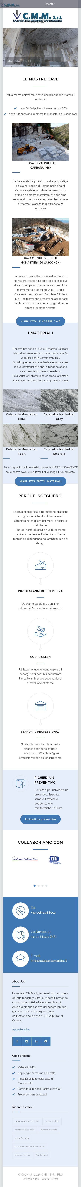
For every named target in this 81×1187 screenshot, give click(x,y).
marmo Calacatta (24, 1130)
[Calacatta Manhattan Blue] (21, 400)
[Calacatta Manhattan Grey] (59, 400)
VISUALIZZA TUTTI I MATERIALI (41, 481)
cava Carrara (22, 1138)
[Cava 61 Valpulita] (40, 142)
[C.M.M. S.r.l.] (37, 16)
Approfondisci (21, 1029)
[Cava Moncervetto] (40, 237)
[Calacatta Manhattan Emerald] (59, 435)
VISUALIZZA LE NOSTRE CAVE (40, 321)
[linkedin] (36, 1041)
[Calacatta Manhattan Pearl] (21, 435)
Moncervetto (22, 1155)
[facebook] (17, 1041)
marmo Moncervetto (27, 1121)
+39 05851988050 (43, 912)
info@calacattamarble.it (49, 961)
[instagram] (26, 1041)
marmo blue (52, 1121)
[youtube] (45, 1041)
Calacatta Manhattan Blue (30, 1146)
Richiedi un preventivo (40, 819)
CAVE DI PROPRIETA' (22, 61)
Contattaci (42, 1155)
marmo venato (48, 1130)
